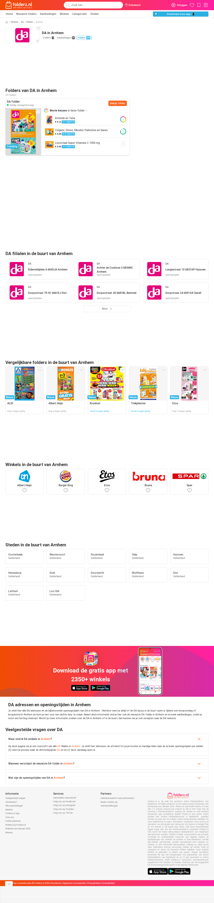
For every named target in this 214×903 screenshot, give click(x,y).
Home (9, 13)
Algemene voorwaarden (74, 883)
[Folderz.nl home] (18, 5)
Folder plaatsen (13, 821)
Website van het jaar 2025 (17, 828)
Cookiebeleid (108, 883)
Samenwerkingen (109, 805)
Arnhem (45, 739)
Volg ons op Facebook (64, 801)
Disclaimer (56, 883)
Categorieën (79, 13)
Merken (9, 809)
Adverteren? (11, 802)
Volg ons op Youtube (63, 809)
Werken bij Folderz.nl (15, 825)
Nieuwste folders (26, 13)
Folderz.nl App (12, 813)
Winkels (64, 13)
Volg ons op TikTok (63, 813)
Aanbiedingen (48, 13)
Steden (94, 13)
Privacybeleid (93, 883)
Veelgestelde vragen (15, 798)
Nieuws (9, 832)
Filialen (29, 22)
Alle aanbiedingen (14, 805)
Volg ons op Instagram (64, 805)
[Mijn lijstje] (206, 5)
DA (22, 22)
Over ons (9, 817)
